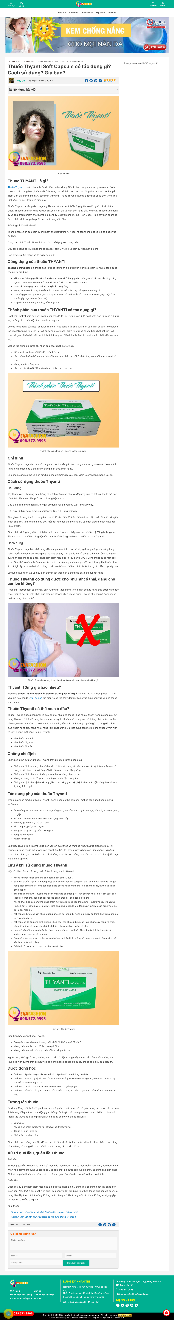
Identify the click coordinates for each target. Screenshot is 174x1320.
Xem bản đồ (126, 1285)
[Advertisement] (145, 82)
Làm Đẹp (73, 12)
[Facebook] (86, 81)
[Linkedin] (100, 81)
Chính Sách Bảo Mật (44, 1294)
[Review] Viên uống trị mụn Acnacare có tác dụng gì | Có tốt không (43, 1216)
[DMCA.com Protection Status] (125, 1315)
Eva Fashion (35, 698)
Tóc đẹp (112, 12)
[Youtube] (131, 1306)
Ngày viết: (19, 1224)
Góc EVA (62, 12)
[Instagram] (127, 1306)
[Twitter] (91, 81)
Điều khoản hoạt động (21, 1294)
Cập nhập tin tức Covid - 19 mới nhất (81, 1302)
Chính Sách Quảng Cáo (21, 1298)
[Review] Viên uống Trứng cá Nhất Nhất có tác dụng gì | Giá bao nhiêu (45, 1212)
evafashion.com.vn (89, 1315)
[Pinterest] (95, 81)
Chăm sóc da (87, 12)
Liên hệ (37, 1291)
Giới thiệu (15, 1291)
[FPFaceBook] (117, 1306)
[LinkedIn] (122, 1306)
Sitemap (38, 1298)
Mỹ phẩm (100, 12)
